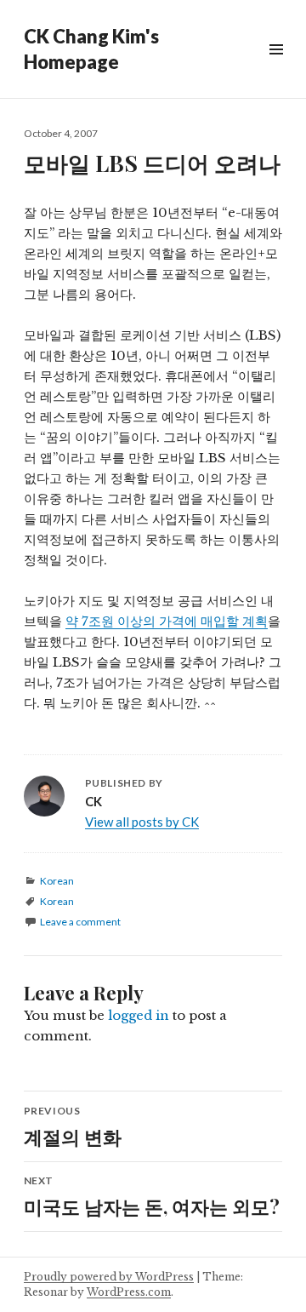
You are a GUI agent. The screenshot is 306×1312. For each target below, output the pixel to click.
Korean (57, 880)
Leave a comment (80, 921)
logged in (138, 1015)
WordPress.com (129, 1292)
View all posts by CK (142, 821)
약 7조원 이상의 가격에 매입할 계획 (166, 621)
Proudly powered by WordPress (109, 1276)
